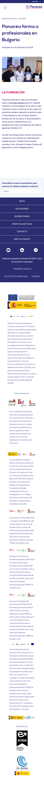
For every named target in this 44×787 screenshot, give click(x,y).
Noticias (22, 19)
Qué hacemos (22, 209)
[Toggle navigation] (5, 7)
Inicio (22, 201)
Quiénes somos (22, 216)
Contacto (22, 231)
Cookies (36, 276)
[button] (36, 1)
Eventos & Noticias (9, 19)
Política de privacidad (16, 276)
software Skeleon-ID (18, 103)
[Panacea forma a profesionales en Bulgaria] (22, 69)
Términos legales (22, 269)
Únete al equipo (22, 239)
